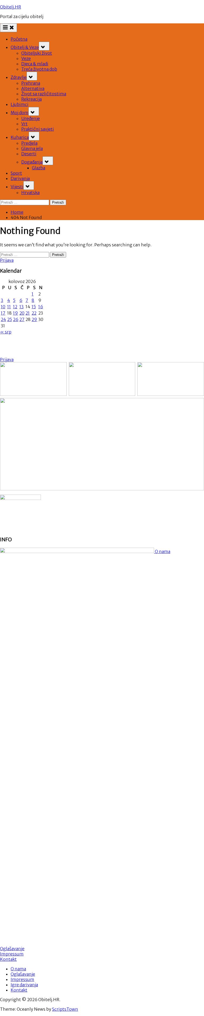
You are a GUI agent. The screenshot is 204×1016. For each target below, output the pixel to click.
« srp (5, 332)
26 (15, 319)
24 (3, 319)
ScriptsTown (65, 1009)
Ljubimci (19, 104)
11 (9, 306)
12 (15, 306)
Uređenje (30, 118)
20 (21, 313)
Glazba (38, 167)
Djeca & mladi (34, 63)
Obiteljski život (36, 53)
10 (3, 306)
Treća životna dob (39, 69)
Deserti (28, 153)
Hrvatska (30, 192)
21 (28, 313)
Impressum (12, 954)
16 (40, 306)
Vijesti (17, 186)
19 (15, 313)
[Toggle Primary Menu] (8, 27)
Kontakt (8, 959)
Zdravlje (19, 77)
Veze (26, 58)
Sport (16, 173)
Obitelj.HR (10, 7)
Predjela (29, 143)
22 (34, 313)
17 (3, 313)
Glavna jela (32, 148)
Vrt (24, 123)
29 (34, 319)
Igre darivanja (24, 984)
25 (9, 319)
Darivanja (20, 178)
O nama (162, 551)
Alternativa (32, 88)
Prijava (7, 260)
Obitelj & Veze (25, 47)
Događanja (31, 162)
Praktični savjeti (37, 129)
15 (34, 306)
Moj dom (19, 112)
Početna (19, 39)
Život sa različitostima (43, 93)
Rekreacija (31, 99)
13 (21, 306)
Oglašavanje (12, 948)
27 (21, 319)
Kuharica (20, 137)
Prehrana (30, 83)
